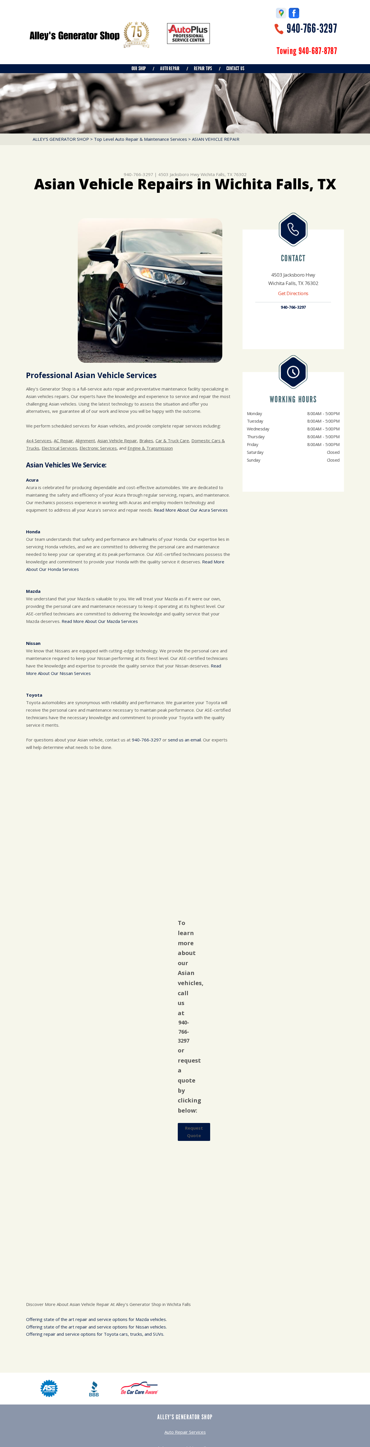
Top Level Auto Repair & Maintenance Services (140, 139)
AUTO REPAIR (170, 68)
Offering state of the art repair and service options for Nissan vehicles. (96, 1327)
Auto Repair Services (185, 1432)
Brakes (146, 440)
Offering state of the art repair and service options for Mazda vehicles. (96, 1319)
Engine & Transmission (150, 448)
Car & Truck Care (172, 440)
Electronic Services (98, 448)
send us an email (184, 740)
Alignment (85, 440)
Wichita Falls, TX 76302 (224, 174)
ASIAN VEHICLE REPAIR (215, 139)
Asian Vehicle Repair (117, 440)
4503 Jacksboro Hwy (178, 174)
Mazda (33, 591)
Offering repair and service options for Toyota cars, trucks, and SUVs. (95, 1334)
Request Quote (194, 1131)
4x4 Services (38, 440)
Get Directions (293, 293)
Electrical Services (59, 448)
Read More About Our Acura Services (191, 510)
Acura (32, 480)
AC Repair (63, 440)
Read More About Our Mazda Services (100, 621)
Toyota (34, 695)
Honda (33, 531)
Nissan (33, 643)
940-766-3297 (312, 28)
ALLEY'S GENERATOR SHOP (61, 139)
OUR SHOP (139, 68)
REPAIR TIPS (203, 68)
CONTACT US (235, 68)
